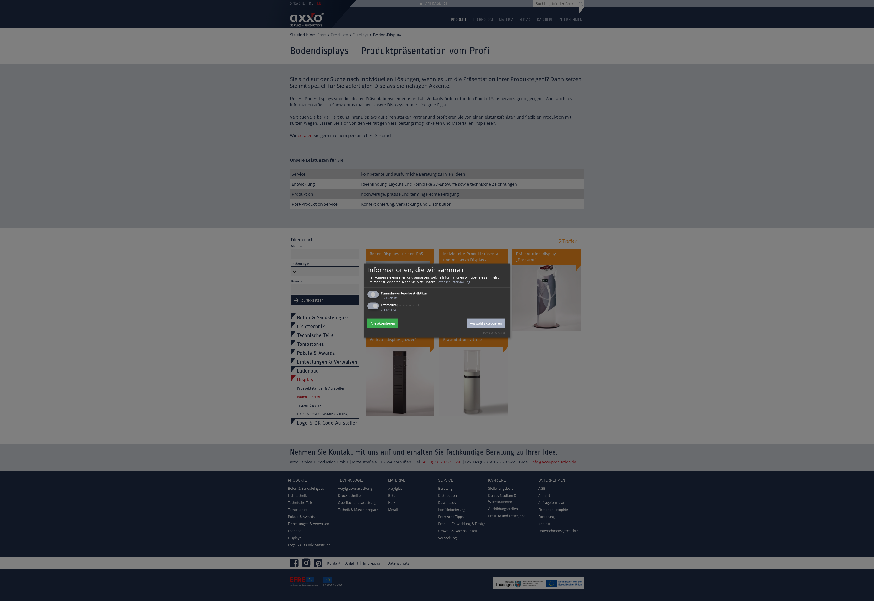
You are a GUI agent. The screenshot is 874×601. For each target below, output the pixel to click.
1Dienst (388, 309)
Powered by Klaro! (494, 332)
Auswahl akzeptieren (486, 323)
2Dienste (389, 298)
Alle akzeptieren (383, 323)
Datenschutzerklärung (453, 282)
